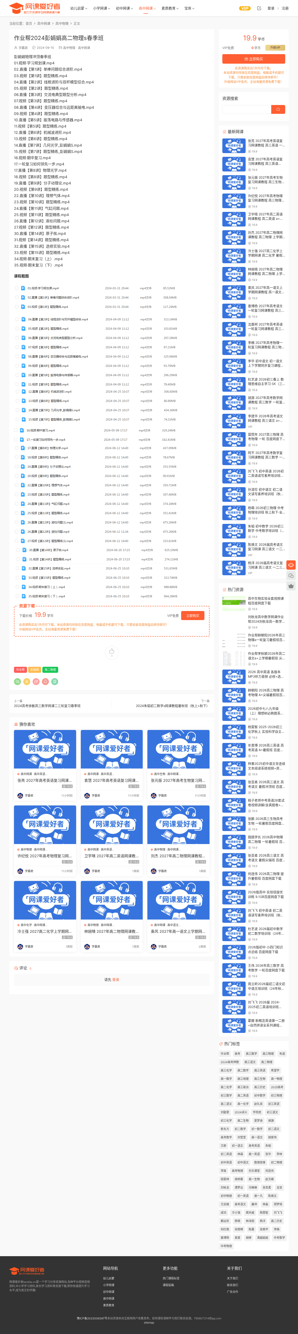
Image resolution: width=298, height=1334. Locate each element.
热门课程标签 (171, 1278)
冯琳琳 (253, 1187)
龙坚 (279, 1187)
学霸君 (23, 47)
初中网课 (123, 8)
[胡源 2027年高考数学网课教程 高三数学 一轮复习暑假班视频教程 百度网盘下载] (234, 402)
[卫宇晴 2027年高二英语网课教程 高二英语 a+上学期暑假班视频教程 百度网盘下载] (112, 824)
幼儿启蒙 (77, 8)
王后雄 (225, 1204)
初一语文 (237, 1145)
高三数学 (251, 1053)
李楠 (276, 1229)
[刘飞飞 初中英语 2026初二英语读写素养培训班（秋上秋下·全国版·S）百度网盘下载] (234, 476)
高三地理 (243, 1079)
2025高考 (277, 1087)
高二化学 (226, 1087)
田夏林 (225, 1179)
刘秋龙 (225, 1187)
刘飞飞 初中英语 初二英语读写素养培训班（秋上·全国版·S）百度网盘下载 (266, 914)
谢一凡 (258, 1196)
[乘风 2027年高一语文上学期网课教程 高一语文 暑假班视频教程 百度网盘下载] (178, 900)
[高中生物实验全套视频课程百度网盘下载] (234, 603)
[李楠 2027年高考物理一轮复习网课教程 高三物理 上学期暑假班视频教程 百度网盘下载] (234, 347)
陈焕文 (272, 1196)
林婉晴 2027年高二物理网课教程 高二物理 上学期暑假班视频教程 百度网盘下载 (111, 931)
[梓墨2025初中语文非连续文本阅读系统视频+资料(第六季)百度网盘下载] (234, 768)
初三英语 (273, 1104)
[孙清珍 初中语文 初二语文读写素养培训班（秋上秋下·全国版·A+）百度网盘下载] (234, 494)
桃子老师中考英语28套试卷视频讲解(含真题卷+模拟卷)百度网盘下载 (266, 804)
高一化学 (243, 1104)
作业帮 (20, 669)
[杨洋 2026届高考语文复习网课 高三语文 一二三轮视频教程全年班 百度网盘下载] (234, 568)
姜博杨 (225, 1237)
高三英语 (259, 1070)
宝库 (187, 8)
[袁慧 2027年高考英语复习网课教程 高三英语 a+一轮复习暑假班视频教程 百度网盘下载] (112, 749)
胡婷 (248, 1237)
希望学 (275, 1070)
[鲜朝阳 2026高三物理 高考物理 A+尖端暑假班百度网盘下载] (234, 695)
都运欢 (225, 1221)
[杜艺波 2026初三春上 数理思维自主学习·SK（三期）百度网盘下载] (234, 384)
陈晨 (251, 1229)
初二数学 (240, 1129)
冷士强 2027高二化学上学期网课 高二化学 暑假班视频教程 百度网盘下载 (44, 931)
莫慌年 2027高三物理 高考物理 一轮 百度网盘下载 (266, 438)
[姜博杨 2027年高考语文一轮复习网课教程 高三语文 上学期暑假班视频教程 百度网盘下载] (234, 311)
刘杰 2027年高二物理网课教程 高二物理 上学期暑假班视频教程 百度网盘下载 (177, 856)
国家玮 (272, 1137)
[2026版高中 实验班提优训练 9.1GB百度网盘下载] (234, 897)
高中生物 (159, 774)
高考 (237, 1053)
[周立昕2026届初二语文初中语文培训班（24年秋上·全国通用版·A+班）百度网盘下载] (234, 989)
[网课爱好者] (34, 8)
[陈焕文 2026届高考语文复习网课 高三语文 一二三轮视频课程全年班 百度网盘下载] (234, 549)
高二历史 (276, 1221)
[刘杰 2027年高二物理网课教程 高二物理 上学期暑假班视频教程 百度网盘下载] (178, 824)
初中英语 (226, 1162)
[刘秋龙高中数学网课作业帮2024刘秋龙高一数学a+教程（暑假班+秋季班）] (234, 621)
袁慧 (237, 1237)
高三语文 (250, 1062)
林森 (240, 1154)
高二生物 (243, 1120)
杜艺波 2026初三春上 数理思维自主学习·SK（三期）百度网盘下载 (266, 383)
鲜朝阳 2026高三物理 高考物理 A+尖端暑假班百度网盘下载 (266, 694)
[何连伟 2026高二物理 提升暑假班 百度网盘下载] (234, 878)
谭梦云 (239, 1187)
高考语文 (240, 1204)
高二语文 (226, 1104)
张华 (268, 1154)
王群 (223, 1145)
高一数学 (226, 1079)
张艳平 (264, 1229)
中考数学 (279, 1237)
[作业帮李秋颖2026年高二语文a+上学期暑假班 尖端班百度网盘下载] (234, 658)
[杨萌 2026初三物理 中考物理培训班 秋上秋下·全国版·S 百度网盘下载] (234, 513)
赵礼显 (258, 1104)
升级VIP (275, 47)
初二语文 (273, 1129)
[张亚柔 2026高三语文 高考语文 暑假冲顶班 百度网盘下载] (234, 787)
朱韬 (268, 1145)
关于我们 (232, 1278)
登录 (115, 979)
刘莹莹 (241, 1137)
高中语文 (173, 925)
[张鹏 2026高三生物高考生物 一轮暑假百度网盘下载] (234, 823)
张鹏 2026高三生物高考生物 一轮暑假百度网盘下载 (266, 823)
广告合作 (232, 1292)
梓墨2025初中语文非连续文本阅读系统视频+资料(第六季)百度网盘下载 (266, 768)
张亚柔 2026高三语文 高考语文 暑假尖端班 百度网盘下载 (266, 859)
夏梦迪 (258, 1120)
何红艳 (225, 1229)
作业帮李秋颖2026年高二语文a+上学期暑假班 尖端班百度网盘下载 (266, 657)
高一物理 (276, 1079)
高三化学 (226, 1070)
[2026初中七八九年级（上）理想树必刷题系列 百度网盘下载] (234, 713)
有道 (282, 1053)
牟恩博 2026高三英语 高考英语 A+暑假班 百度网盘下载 (266, 749)
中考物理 (226, 1246)
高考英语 (254, 1145)
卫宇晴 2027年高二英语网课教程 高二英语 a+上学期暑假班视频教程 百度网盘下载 (111, 856)
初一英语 (243, 1196)
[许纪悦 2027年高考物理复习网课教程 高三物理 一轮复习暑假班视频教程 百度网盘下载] (45, 824)
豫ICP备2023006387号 (92, 1318)
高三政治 (243, 1087)
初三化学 (226, 1120)
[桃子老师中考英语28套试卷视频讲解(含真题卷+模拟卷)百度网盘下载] (234, 805)
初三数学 (226, 1095)
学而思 (257, 1112)
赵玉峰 (269, 1179)
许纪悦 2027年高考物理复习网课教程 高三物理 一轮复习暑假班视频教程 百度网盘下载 (44, 856)
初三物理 (276, 1095)
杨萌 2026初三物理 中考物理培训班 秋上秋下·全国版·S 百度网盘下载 (266, 512)
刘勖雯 (225, 1112)
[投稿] (259, 8)
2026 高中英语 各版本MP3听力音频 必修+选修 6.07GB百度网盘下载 (266, 676)
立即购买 (192, 616)
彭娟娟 (34, 669)
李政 (223, 1171)
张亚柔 (267, 1187)
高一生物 (254, 1179)
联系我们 (232, 1285)
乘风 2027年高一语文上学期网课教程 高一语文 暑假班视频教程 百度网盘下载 (178, 931)
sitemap (149, 1322)
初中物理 (226, 1196)
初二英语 (226, 1154)
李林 (279, 1154)
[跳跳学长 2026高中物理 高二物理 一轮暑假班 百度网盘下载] (234, 842)
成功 (223, 1212)
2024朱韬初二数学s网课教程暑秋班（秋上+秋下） (173, 706)
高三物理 (268, 1053)
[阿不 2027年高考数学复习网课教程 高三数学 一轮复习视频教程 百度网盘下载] (234, 457)
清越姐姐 (262, 1237)
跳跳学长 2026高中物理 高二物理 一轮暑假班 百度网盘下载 (265, 841)
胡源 (271, 1120)
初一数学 (257, 1129)
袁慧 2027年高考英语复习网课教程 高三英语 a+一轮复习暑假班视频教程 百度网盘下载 (111, 780)
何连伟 (269, 1171)
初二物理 (276, 1162)
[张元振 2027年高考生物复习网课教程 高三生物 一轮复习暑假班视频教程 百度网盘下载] (178, 749)
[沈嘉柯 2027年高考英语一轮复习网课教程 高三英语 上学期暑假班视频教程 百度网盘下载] (234, 329)
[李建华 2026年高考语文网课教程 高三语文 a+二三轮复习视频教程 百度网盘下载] (234, 421)
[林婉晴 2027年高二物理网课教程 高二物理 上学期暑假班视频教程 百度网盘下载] (112, 900)
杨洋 (262, 1221)
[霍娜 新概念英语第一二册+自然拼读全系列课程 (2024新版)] (234, 1025)
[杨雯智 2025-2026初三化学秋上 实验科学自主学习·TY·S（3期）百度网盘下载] (234, 732)
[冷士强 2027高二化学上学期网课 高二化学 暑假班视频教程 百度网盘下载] (45, 900)
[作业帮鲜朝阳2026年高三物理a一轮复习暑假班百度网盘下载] (234, 640)
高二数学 (243, 1070)
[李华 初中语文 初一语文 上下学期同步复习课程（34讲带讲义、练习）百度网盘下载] (234, 366)
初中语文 (243, 1162)
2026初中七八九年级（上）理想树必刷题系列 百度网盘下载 (266, 713)
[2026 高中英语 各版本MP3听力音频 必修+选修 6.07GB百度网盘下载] (234, 677)
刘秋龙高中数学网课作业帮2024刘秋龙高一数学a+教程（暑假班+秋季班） (267, 621)
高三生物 (259, 1079)
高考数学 (226, 1137)
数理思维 (259, 1162)
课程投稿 (168, 1285)
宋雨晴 (239, 1229)
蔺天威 (250, 1212)
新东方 (225, 1129)
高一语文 (257, 1137)
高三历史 (259, 1087)
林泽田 (250, 1221)
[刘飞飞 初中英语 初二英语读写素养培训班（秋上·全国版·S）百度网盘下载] (234, 915)
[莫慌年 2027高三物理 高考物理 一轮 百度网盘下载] (234, 439)
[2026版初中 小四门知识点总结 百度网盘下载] (234, 952)
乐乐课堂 (254, 1171)
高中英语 (39, 774)
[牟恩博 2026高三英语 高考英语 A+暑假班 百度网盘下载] (234, 750)
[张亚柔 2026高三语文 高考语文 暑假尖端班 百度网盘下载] (234, 860)
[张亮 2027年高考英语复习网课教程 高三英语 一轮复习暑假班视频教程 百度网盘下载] (45, 749)
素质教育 (169, 8)
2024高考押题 (230, 1062)
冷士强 (236, 1212)
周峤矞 (239, 1179)
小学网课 (100, 8)
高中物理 (69, 47)
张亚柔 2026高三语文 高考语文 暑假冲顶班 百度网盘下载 (266, 786)
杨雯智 (264, 1212)
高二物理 (50, 669)
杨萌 (237, 1221)
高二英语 (243, 1095)
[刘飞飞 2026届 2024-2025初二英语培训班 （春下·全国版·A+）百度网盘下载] (234, 1007)
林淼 (265, 1204)
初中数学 (259, 1095)
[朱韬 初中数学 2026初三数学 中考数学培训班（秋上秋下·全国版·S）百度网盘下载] (234, 531)
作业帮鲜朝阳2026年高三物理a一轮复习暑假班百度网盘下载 (266, 639)
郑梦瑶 (278, 1204)
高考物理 (237, 1171)
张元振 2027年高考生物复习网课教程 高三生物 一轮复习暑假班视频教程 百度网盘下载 (178, 780)
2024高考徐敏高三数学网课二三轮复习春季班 (47, 706)
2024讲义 (241, 1112)
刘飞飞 (278, 1212)
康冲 (254, 1204)
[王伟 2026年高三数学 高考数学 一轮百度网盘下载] (234, 970)
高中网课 (146, 8)
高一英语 (254, 1154)
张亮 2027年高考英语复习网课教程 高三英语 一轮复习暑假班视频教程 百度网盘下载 (44, 780)
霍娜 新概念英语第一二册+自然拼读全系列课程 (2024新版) (266, 1025)
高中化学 (26, 925)
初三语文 (272, 1112)
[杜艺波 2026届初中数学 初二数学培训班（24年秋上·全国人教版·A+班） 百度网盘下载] (234, 934)
